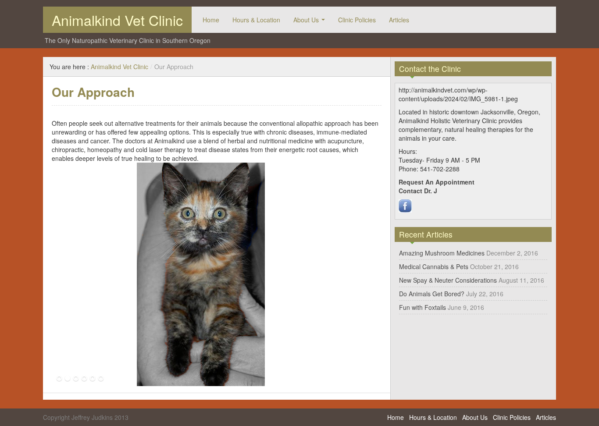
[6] (101, 379)
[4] (84, 379)
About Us (306, 19)
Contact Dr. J (418, 190)
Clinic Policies (357, 19)
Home (211, 19)
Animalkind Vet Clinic (117, 20)
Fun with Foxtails (422, 307)
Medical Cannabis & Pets (433, 266)
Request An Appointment (436, 182)
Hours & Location (256, 19)
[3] (76, 379)
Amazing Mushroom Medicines (442, 252)
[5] (92, 379)
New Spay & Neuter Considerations (448, 280)
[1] (59, 379)
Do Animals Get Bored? (431, 293)
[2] (67, 379)
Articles (399, 19)
